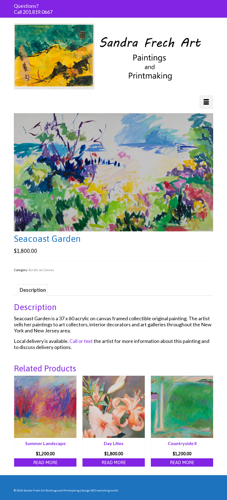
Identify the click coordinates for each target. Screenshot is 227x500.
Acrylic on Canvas (41, 270)
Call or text (81, 341)
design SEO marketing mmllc (99, 490)
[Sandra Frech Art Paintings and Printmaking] (113, 56)
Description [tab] (33, 290)
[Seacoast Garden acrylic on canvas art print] (113, 172)
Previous (19, 421)
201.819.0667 (38, 12)
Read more (45, 462)
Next (208, 421)
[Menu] (206, 102)
